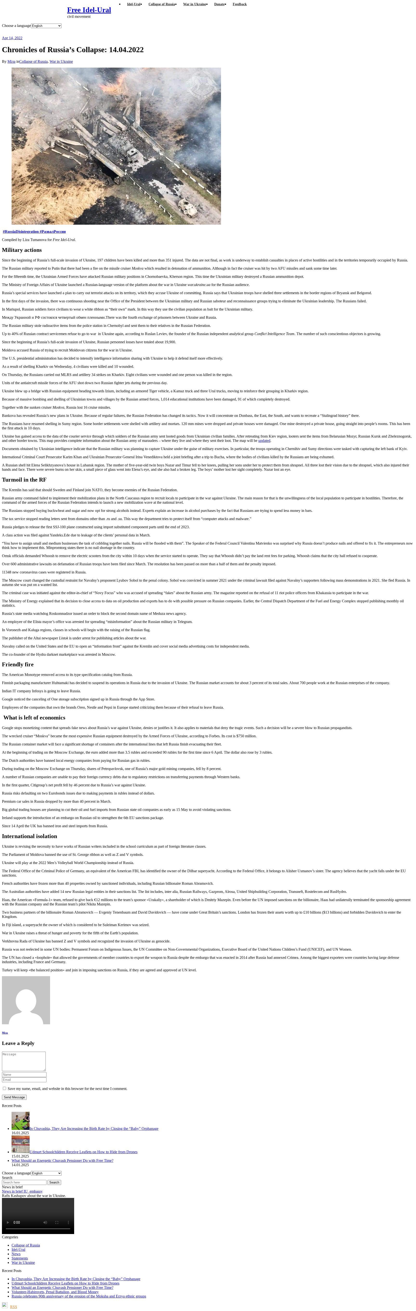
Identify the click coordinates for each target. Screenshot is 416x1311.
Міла (11, 61)
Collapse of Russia (33, 61)
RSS (13, 1307)
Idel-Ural (18, 1249)
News (16, 1254)
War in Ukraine (61, 61)
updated (264, 441)
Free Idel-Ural (89, 10)
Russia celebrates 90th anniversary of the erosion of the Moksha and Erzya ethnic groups (79, 1296)
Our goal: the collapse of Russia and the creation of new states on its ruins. (102, 32)
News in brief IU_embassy (22, 1191)
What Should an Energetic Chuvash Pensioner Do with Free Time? (62, 1288)
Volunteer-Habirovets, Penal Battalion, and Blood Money (55, 1292)
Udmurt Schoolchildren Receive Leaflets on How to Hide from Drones (65, 1283)
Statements (20, 1258)
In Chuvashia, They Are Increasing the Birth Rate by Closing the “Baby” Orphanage (76, 1279)
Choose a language (16, 26)
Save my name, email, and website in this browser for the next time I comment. (67, 1089)
